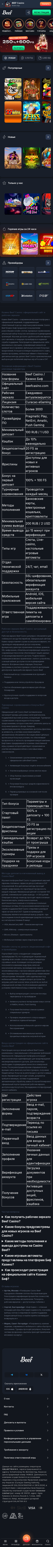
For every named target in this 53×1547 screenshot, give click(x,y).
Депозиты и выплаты (15, 1422)
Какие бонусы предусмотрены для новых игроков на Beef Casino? (26, 1231)
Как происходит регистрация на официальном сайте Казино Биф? (25, 1274)
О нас (7, 1398)
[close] (2, 4)
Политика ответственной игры (20, 1457)
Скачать (45, 4)
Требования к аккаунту (16, 1450)
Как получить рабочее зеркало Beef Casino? (26, 1219)
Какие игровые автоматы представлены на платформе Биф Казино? (26, 1260)
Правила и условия (14, 1430)
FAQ (6, 1414)
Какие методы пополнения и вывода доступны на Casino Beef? (24, 1245)
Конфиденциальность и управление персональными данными (22, 1440)
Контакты (9, 1406)
